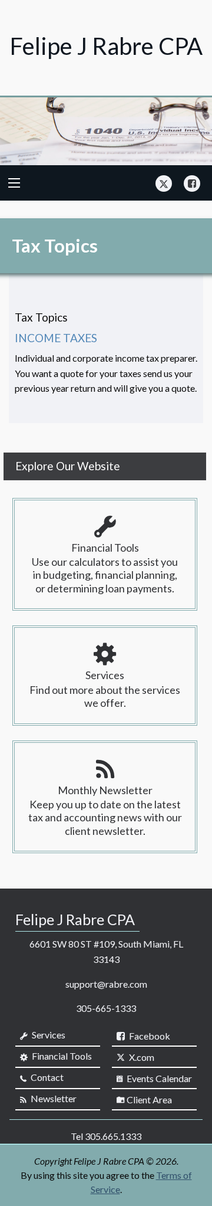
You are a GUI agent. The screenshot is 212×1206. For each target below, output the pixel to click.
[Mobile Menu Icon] (14, 183)
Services (47, 1034)
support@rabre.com (106, 983)
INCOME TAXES (56, 338)
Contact (46, 1077)
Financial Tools (61, 1055)
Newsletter (53, 1098)
